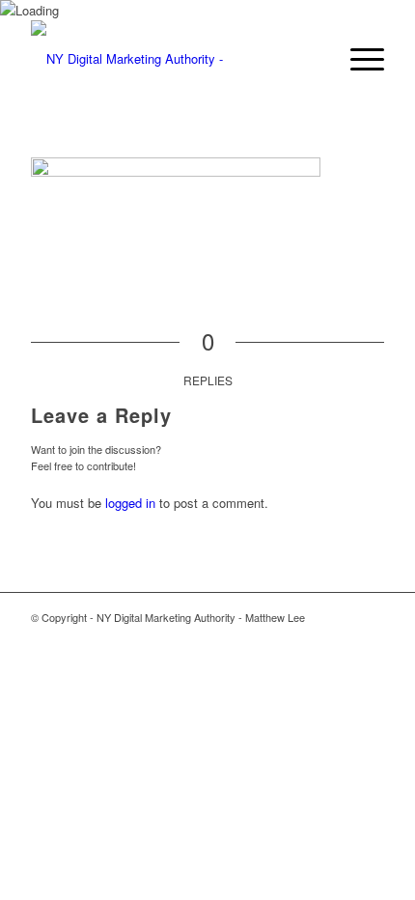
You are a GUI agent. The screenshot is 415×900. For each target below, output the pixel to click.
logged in (130, 502)
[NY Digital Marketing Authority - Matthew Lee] (172, 59)
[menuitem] (357, 59)
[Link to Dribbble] (369, 637)
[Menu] (357, 59)
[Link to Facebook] (340, 637)
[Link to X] (311, 637)
